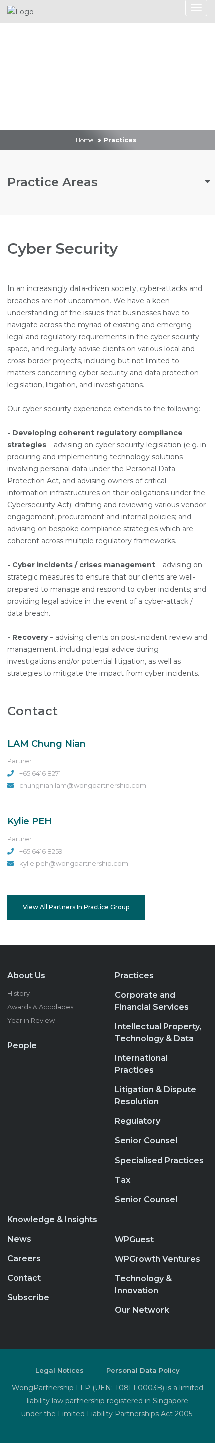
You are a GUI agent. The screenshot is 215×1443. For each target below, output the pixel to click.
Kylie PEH (30, 821)
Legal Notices (60, 1370)
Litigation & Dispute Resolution (155, 1095)
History (19, 993)
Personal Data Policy (143, 1370)
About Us (27, 975)
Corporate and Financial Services (152, 1001)
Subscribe (29, 1297)
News (20, 1239)
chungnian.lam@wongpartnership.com (83, 785)
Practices (134, 975)
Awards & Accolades (41, 1007)
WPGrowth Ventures (157, 1259)
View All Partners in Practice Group (76, 907)
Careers (24, 1258)
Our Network (142, 1310)
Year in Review (31, 1020)
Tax (122, 1180)
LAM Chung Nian (47, 743)
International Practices (141, 1064)
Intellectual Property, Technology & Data (158, 1032)
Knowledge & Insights (53, 1219)
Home (85, 140)
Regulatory (137, 1121)
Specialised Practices (159, 1160)
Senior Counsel (146, 1140)
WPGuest (134, 1239)
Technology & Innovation (143, 1284)
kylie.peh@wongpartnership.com (74, 863)
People (22, 1045)
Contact (24, 1278)
